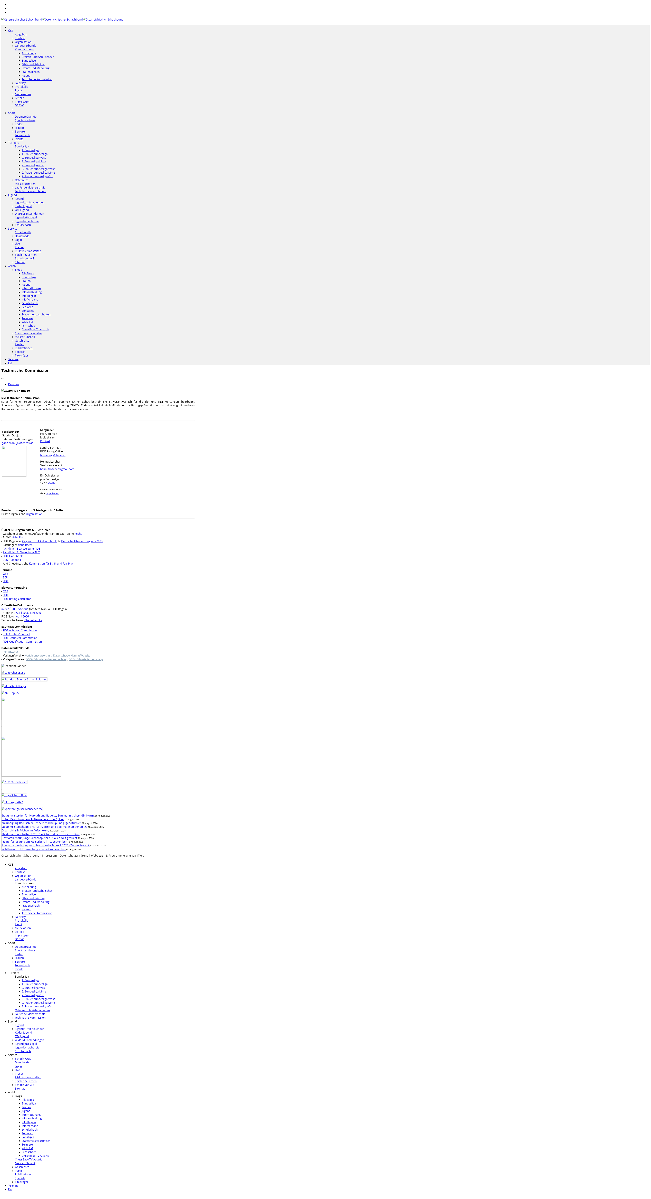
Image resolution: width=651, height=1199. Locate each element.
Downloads (22, 236)
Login (18, 240)
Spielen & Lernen (26, 255)
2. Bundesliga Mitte (34, 161)
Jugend (26, 75)
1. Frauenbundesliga (35, 154)
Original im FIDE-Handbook (39, 541)
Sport (11, 113)
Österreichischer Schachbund (20, 855)
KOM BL (52, 483)
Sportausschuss (25, 120)
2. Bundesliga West (34, 158)
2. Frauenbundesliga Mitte (38, 172)
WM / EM (27, 322)
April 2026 (22, 613)
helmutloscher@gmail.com (57, 469)
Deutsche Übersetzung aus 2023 (82, 541)
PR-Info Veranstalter (28, 251)
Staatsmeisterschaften (36, 314)
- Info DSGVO (9, 651)
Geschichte (22, 340)
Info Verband (30, 299)
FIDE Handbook (13, 556)
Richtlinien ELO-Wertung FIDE (21, 548)
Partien (19, 344)
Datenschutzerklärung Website (71, 655)
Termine (13, 359)
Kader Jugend (23, 206)
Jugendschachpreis (27, 221)
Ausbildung (29, 53)
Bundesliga (22, 146)
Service (12, 228)
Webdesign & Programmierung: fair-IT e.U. (118, 855)
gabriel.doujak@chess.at (17, 443)
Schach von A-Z (24, 258)
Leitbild (19, 98)
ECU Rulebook (12, 560)
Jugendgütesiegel (26, 217)
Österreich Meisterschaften (25, 182)
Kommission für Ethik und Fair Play (51, 563)
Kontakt (20, 38)
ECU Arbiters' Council (16, 634)
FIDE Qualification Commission (22, 641)
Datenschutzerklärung (74, 855)
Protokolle (21, 87)
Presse (19, 247)
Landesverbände (25, 46)
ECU (5, 577)
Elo (10, 363)
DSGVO (19, 105)
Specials (20, 352)
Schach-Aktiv (23, 232)
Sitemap (20, 262)
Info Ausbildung (32, 292)
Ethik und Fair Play (33, 64)
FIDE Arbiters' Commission (20, 630)
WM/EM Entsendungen (29, 214)
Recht (18, 90)
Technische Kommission (37, 79)
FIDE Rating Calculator (17, 599)
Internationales (31, 288)
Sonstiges (28, 311)
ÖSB (10, 31)
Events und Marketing (36, 68)
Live (17, 243)
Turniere (13, 143)
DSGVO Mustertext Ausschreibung (46, 659)
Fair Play (20, 83)
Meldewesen (23, 94)
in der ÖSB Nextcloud (14, 609)
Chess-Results (33, 620)
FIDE (5, 581)
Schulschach (23, 225)
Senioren (20, 131)
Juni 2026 (36, 613)
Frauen (19, 128)
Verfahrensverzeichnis (38, 655)
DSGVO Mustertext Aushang (86, 659)
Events (19, 139)
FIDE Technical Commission (20, 638)
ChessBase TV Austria (35, 329)
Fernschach (22, 135)
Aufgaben (21, 34)
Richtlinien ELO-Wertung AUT (21, 552)
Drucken (13, 384)
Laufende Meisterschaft (30, 187)
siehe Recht (19, 537)
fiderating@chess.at (52, 455)
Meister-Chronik (25, 337)
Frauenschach (31, 72)
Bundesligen (29, 60)
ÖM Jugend (22, 210)
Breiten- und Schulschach (38, 57)
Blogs (18, 269)
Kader (19, 124)
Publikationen (24, 348)
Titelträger (21, 355)
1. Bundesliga (30, 150)
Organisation (23, 42)
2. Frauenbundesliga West (38, 169)
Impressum (22, 102)
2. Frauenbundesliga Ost (37, 176)
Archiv (12, 266)
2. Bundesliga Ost (33, 165)
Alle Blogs (28, 273)
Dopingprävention (26, 116)
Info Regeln (29, 296)
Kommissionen (24, 49)
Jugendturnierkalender (29, 202)
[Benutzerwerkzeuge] (2, 378)
